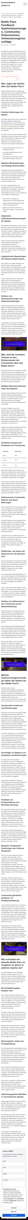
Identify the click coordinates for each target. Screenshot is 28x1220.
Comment (6, 1180)
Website (5, 1173)
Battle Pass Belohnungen (11, 13)
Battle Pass (21, 91)
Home (2, 13)
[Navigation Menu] (25, 4)
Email (4, 1167)
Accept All (14, 1215)
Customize (14, 1207)
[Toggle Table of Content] (16, 79)
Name (5, 1161)
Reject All (13, 1211)
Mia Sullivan (6, 44)
